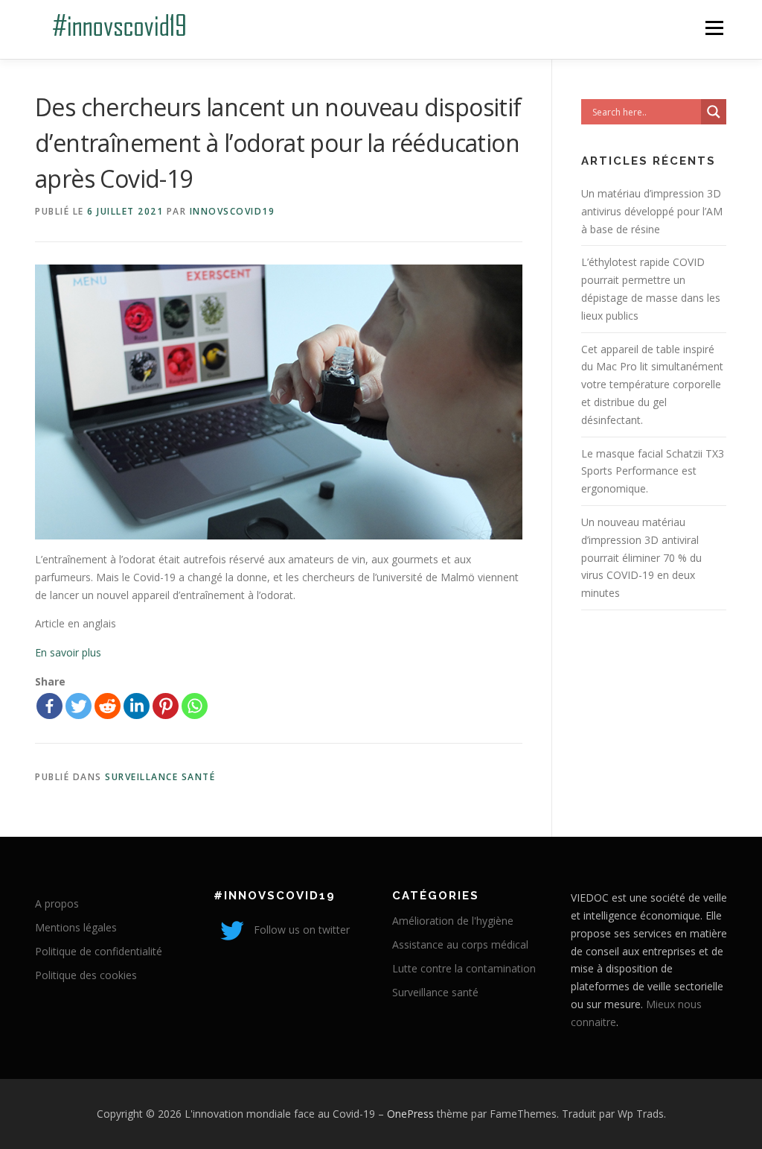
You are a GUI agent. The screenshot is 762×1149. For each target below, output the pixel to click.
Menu (714, 28)
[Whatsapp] (195, 706)
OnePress (410, 1114)
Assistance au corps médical (460, 944)
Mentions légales (76, 927)
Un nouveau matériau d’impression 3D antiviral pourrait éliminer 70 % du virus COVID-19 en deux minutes (641, 557)
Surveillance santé (160, 776)
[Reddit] (108, 706)
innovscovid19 (232, 211)
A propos (57, 903)
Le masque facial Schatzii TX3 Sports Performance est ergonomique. (652, 471)
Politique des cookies (86, 975)
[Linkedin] (137, 706)
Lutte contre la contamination (464, 968)
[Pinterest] (166, 706)
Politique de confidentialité (98, 951)
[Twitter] (78, 706)
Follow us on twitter (300, 929)
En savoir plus (68, 652)
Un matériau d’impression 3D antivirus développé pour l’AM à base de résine (652, 211)
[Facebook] (49, 706)
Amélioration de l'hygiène (452, 921)
